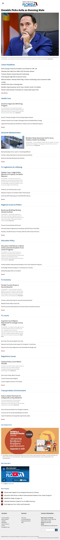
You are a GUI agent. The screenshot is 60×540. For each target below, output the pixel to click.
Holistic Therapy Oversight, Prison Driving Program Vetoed (17, 117)
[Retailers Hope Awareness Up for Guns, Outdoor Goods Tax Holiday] (12, 142)
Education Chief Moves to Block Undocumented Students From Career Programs (12, 248)
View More (4, 93)
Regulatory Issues (8, 356)
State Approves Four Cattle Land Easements (17, 504)
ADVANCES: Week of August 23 (13, 498)
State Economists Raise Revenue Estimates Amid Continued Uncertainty (20, 306)
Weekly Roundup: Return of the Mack (11, 271)
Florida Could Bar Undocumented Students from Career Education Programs (21, 264)
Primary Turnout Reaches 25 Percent (11, 225)
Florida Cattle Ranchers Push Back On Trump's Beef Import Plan (20, 90)
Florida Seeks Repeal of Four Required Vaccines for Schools (21, 492)
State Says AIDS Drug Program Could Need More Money (15, 196)
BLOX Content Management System (47, 537)
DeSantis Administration (11, 132)
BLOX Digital (57, 537)
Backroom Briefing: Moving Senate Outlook (12, 158)
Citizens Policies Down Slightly (9, 378)
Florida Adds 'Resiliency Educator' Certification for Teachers (17, 267)
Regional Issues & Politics (11, 204)
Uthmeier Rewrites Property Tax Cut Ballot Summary (19, 501)
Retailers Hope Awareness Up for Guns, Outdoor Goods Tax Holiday (21, 87)
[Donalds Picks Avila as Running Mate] (30, 34)
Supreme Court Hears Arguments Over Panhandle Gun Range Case (18, 347)
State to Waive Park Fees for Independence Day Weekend (11, 397)
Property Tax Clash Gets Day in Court (11, 189)
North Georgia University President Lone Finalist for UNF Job (19, 68)
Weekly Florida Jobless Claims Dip (10, 303)
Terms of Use (32, 536)
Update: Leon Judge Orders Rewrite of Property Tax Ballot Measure (12, 174)
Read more (50, 59)
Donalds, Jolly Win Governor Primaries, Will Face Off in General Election (20, 231)
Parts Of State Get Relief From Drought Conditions (14, 409)
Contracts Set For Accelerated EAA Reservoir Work (14, 412)
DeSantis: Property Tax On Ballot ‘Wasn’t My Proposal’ (15, 192)
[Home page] (30, 3)
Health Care (6, 98)
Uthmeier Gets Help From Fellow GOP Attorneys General (17, 71)
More (2, 127)
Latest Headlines (8, 64)
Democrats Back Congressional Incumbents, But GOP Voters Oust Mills (20, 228)
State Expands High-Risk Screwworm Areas (13, 77)
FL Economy (6, 279)
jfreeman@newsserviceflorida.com (49, 525)
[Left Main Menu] (3, 3)
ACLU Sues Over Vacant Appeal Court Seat (12, 341)
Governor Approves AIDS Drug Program (11, 105)
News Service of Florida (10, 536)
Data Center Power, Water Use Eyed (10, 375)
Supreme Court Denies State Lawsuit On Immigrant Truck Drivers (18, 344)
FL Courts (5, 315)
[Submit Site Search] (56, 530)
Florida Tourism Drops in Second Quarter (10, 286)
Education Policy (8, 240)
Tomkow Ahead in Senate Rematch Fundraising (15, 74)
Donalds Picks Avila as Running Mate (22, 10)
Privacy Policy (37, 536)
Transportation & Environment (13, 390)
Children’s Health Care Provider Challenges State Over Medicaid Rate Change (21, 120)
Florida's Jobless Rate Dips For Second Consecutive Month (16, 155)
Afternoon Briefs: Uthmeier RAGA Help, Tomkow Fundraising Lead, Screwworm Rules (26, 79)
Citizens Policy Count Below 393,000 (11, 363)
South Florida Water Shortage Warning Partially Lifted (15, 416)
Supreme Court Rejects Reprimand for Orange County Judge (12, 323)
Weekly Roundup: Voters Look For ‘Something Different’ (16, 152)
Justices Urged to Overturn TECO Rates (11, 381)
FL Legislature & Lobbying (11, 167)
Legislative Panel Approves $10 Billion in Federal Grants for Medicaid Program (22, 123)
